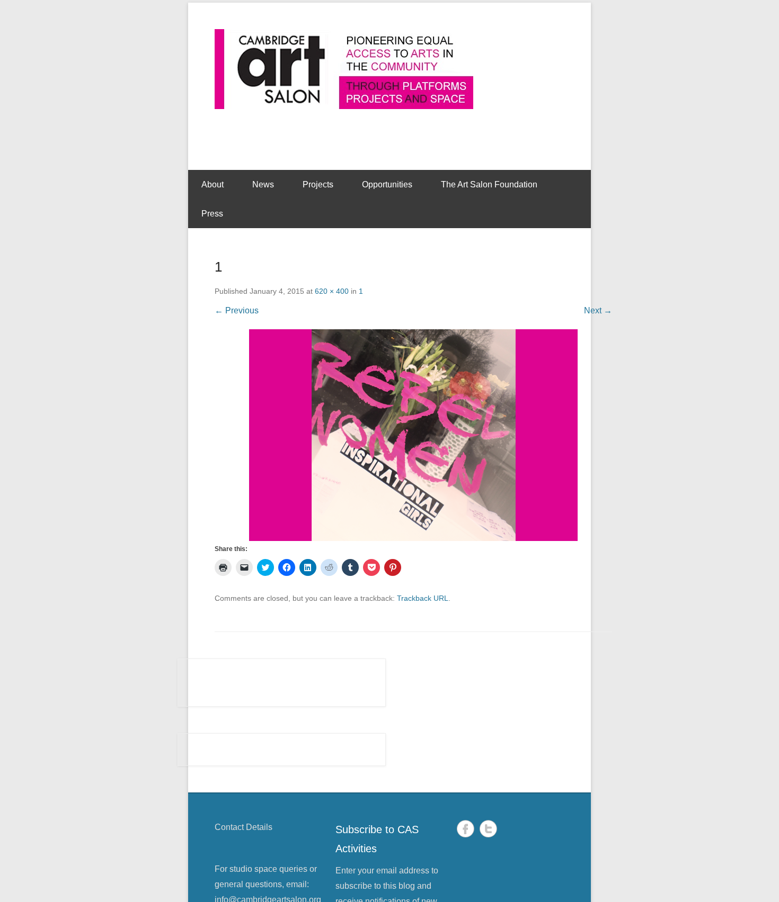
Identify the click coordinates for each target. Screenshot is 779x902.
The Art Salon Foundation (489, 184)
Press (212, 213)
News (263, 184)
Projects (318, 184)
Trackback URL (422, 598)
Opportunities (387, 184)
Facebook (465, 828)
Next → (598, 310)
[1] (413, 435)
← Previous (237, 310)
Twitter (488, 828)
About (212, 184)
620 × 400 (332, 291)
